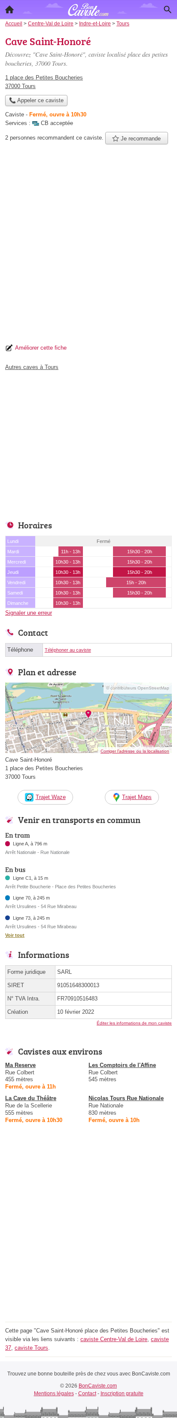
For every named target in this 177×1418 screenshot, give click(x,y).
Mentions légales (54, 1394)
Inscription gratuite (122, 1394)
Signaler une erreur (28, 613)
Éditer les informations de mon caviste (134, 1023)
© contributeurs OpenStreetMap (137, 688)
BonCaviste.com (98, 1386)
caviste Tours (31, 1348)
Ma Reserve (20, 1065)
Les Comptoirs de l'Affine (122, 1065)
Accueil (9, 9)
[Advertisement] (88, 246)
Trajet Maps (137, 797)
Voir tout (14, 935)
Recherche (167, 9)
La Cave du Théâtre (30, 1098)
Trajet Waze (51, 797)
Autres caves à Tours (31, 367)
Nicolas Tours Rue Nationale (126, 1098)
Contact (87, 1394)
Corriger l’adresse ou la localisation (135, 751)
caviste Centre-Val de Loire (113, 1339)
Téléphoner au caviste (68, 650)
